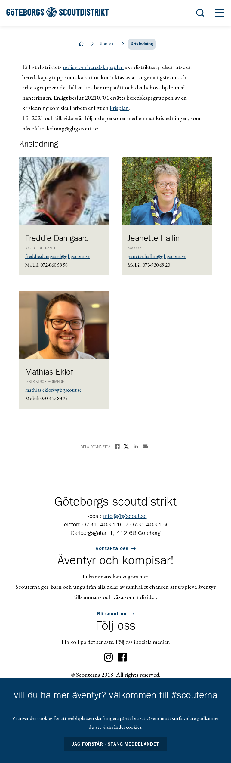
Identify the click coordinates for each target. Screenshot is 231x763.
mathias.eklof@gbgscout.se (53, 389)
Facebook (122, 657)
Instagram (108, 657)
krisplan (119, 108)
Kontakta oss (111, 548)
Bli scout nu (112, 613)
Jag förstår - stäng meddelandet (115, 744)
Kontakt (107, 44)
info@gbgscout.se (125, 516)
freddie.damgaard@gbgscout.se (57, 256)
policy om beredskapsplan (93, 67)
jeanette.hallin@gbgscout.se (157, 256)
